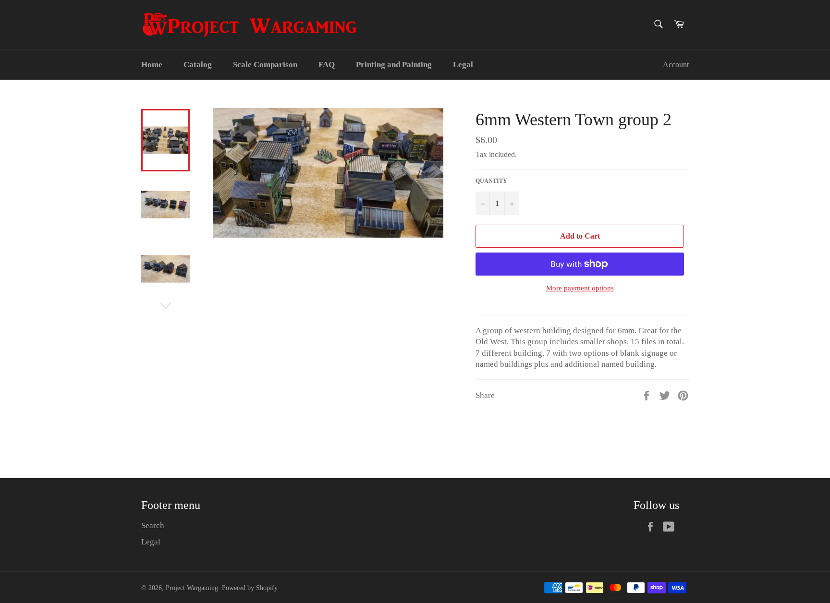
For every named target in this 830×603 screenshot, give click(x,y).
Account (676, 64)
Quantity (491, 181)
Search (152, 525)
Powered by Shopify (250, 587)
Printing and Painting (394, 64)
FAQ (326, 64)
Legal (463, 64)
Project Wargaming (192, 587)
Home (151, 64)
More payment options (580, 288)
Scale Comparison (265, 64)
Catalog (197, 64)
